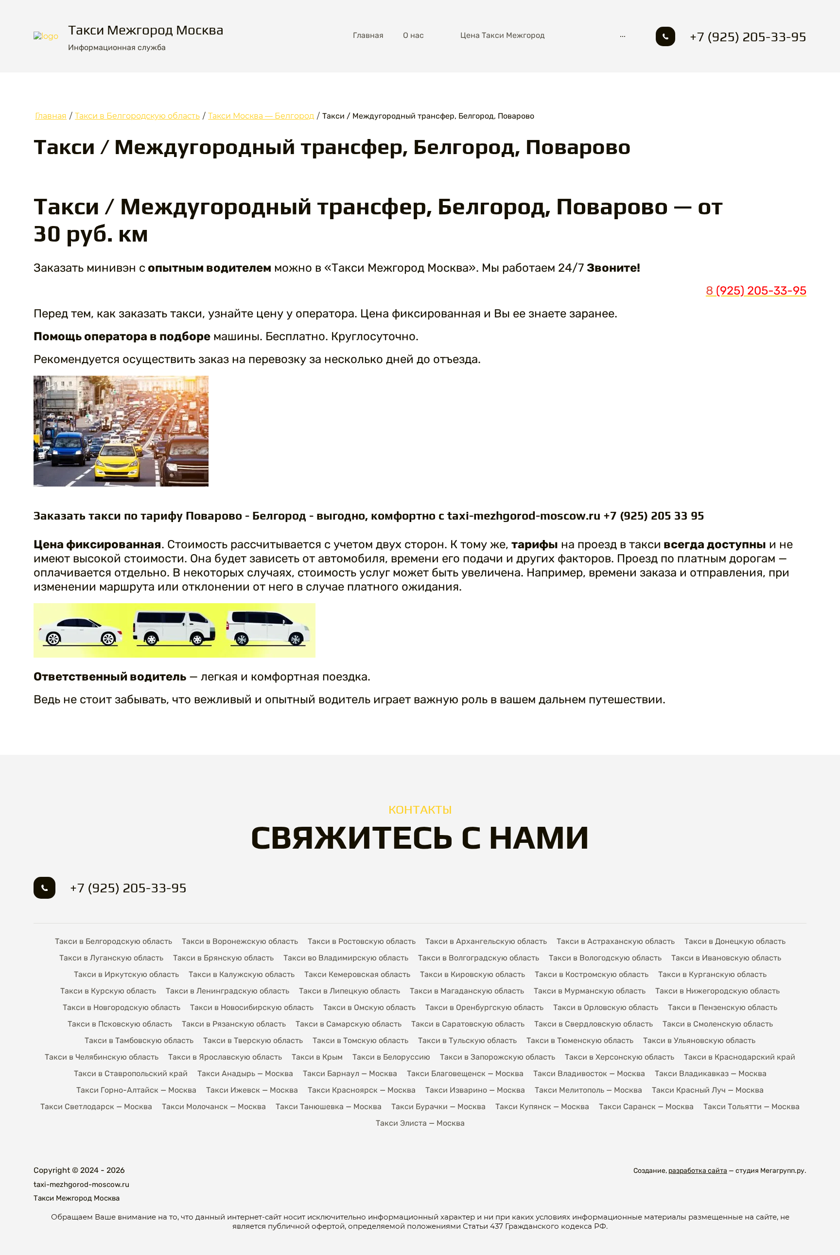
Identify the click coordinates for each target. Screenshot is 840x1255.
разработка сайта (697, 1171)
